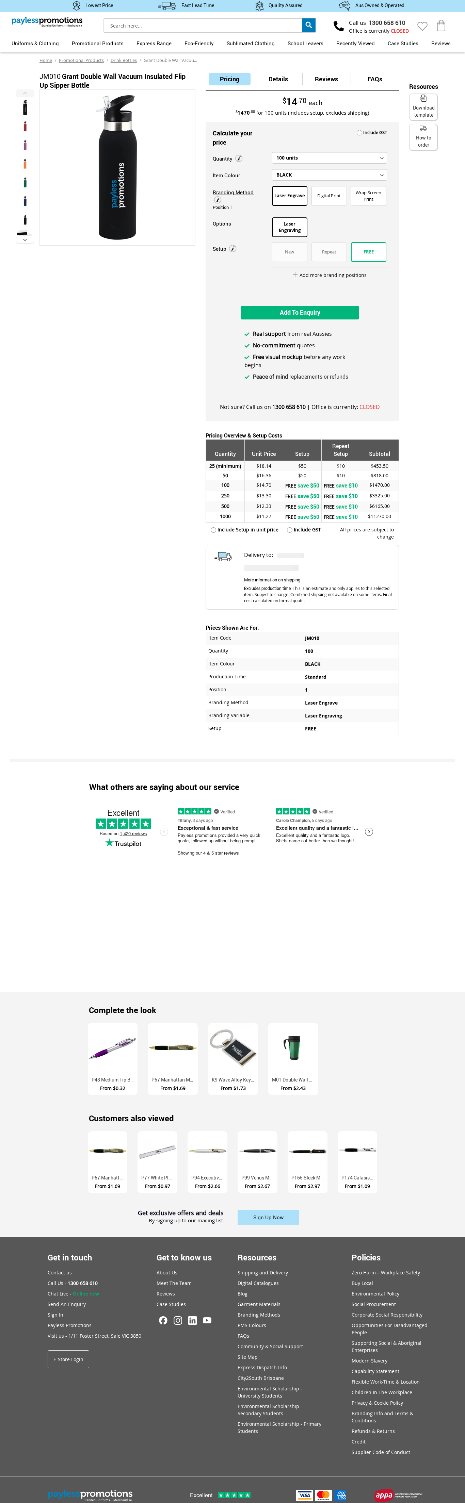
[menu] (232, 42)
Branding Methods (259, 1314)
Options (222, 223)
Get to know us (184, 1257)
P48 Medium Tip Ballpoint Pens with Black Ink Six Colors (115, 1079)
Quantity (223, 158)
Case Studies (403, 43)
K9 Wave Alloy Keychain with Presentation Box (235, 1079)
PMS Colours (252, 1325)
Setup (220, 248)
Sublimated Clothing (251, 43)
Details (278, 79)
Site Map (248, 1357)
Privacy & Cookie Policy (377, 1403)
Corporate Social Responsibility (387, 1314)
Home (45, 60)
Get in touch (70, 1257)
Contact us (60, 1272)
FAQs (375, 79)
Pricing (229, 79)
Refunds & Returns (373, 1431)
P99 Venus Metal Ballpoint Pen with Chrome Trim (259, 1177)
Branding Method (233, 192)
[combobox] (209, 25)
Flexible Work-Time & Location (386, 1381)
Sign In (55, 1314)
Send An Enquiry (67, 1304)
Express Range (154, 43)
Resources (257, 1257)
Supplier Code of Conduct (381, 1452)
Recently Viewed (355, 43)
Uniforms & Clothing (35, 43)
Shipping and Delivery (263, 1272)
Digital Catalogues (258, 1283)
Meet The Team (174, 1283)
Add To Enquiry (300, 312)
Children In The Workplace (382, 1392)
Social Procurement (374, 1304)
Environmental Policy (375, 1293)
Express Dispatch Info (262, 1367)
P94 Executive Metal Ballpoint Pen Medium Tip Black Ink (209, 1177)
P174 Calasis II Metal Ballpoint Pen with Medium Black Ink (359, 1177)
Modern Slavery (369, 1360)
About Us (167, 1272)
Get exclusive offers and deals (181, 1213)
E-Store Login (68, 1359)
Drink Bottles (124, 60)
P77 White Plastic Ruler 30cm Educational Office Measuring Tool (159, 1177)
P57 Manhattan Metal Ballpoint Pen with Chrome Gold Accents (174, 1079)
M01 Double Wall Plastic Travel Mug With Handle (295, 1079)
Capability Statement (375, 1371)
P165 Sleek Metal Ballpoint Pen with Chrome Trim (309, 1177)
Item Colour (226, 175)
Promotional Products (98, 43)
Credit (359, 1441)
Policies (366, 1257)
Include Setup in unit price (247, 529)
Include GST (374, 132)
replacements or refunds (300, 376)
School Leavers (305, 43)
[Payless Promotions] (47, 22)
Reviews (441, 43)
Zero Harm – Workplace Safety (386, 1272)
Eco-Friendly (199, 43)
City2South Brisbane (261, 1378)
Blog (242, 1293)
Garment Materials (259, 1304)
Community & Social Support (270, 1346)
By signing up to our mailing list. (186, 1221)
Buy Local (362, 1283)
